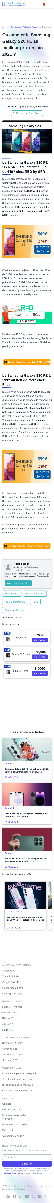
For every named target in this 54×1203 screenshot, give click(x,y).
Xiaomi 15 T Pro (11, 976)
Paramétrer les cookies (14, 1124)
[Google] (8, 1196)
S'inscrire (27, 1163)
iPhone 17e (8, 1024)
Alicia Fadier (12, 106)
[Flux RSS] (46, 1196)
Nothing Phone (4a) (12, 993)
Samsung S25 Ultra (12, 1054)
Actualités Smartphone (32, 27)
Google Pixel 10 (10, 982)
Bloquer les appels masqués (17, 1084)
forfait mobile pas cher (37, 391)
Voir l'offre (40, 640)
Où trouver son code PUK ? (17, 1090)
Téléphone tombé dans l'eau (17, 1079)
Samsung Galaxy (14, 610)
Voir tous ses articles (18, 583)
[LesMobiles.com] (13, 4)
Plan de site (8, 1130)
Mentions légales (11, 1109)
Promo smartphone (15, 601)
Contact (6, 1103)
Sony (35, 601)
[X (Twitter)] (33, 1196)
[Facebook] (14, 1196)
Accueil (5, 27)
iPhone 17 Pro (9, 1012)
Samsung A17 (9, 970)
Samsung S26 (9, 1048)
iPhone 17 (7, 1018)
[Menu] (50, 4)
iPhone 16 (7, 1029)
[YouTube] (27, 1196)
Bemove (20, 1189)
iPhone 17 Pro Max (12, 1006)
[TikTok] (20, 1196)
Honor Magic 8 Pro (12, 987)
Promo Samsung (35, 593)
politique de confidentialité (14, 1173)
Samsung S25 (9, 1060)
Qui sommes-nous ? (13, 1135)
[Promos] (44, 4)
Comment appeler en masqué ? (19, 1073)
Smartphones (12, 593)
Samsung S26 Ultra (12, 1042)
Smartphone (16, 27)
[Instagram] (39, 1196)
